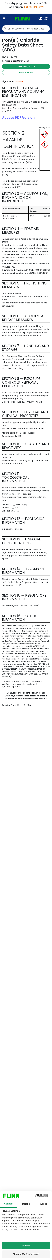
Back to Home (26, 72)
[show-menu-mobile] (4, 18)
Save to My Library (26, 66)
